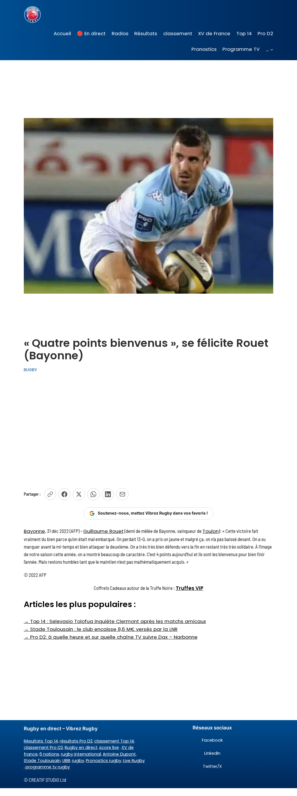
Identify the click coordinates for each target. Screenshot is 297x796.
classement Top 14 (114, 741)
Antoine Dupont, (120, 754)
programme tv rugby (48, 767)
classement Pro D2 (43, 747)
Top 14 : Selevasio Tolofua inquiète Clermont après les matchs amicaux (115, 621)
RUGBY (30, 370)
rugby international (81, 754)
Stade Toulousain (42, 760)
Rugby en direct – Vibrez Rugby (61, 728)
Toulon (210, 531)
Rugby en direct (81, 747)
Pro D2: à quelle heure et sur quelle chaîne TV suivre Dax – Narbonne (111, 636)
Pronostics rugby (103, 760)
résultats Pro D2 (76, 741)
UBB (66, 760)
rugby (78, 760)
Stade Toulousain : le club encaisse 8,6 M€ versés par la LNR (101, 629)
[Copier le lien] (50, 494)
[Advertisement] (148, 429)
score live (109, 747)
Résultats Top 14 (41, 741)
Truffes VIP (189, 588)
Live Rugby (134, 760)
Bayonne (34, 531)
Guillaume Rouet (103, 531)
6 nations (49, 754)
